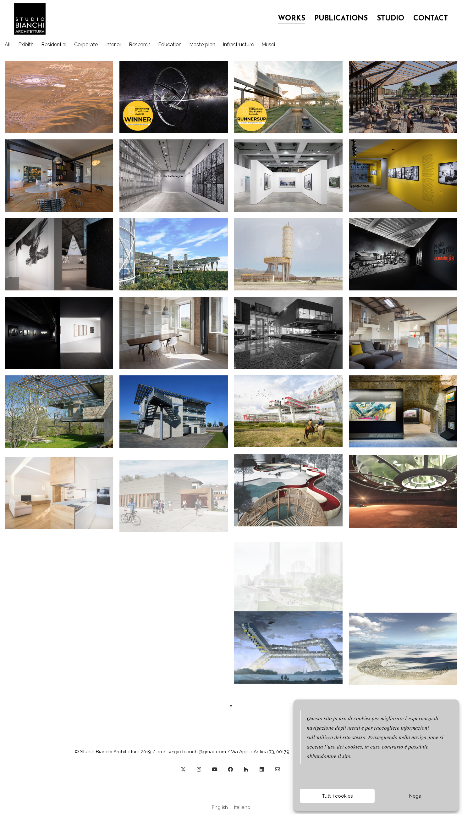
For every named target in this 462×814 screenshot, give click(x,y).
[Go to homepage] (30, 19)
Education (170, 45)
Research (140, 45)
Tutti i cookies (337, 796)
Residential (54, 45)
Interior (113, 45)
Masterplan (202, 45)
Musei (268, 45)
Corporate (86, 45)
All (8, 45)
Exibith (26, 45)
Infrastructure (238, 45)
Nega (415, 796)
